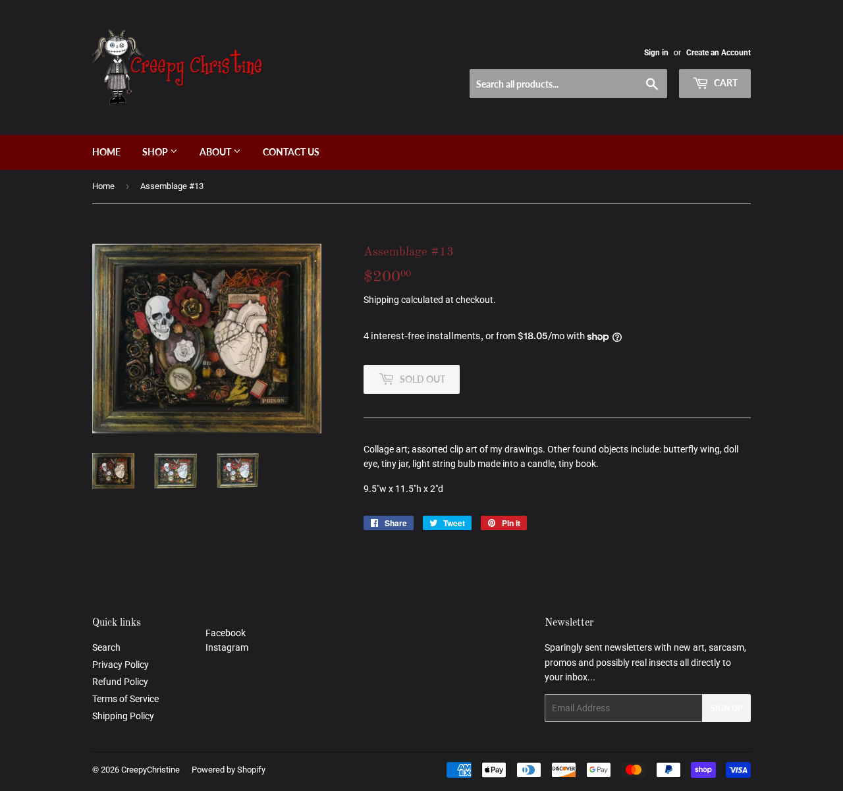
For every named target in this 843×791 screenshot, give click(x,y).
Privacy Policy (120, 664)
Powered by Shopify (228, 770)
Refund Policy (120, 681)
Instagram (226, 647)
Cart (725, 82)
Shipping (381, 299)
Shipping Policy (123, 716)
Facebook (225, 633)
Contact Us (291, 151)
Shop (156, 151)
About (216, 151)
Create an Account (718, 52)
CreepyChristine (150, 770)
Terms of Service (125, 699)
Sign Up (726, 708)
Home (106, 151)
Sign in (656, 52)
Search (106, 647)
